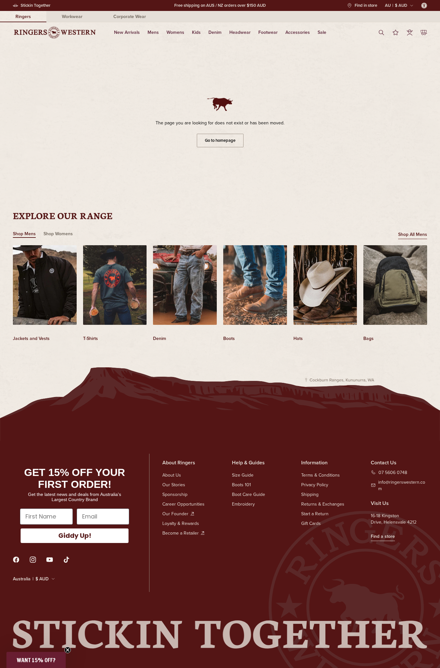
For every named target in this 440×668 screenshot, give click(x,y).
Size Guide (242, 475)
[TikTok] (66, 560)
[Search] (381, 32)
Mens (153, 32)
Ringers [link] (23, 16)
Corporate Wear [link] (129, 16)
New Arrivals (127, 32)
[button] (36, 660)
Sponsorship (174, 494)
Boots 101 (241, 484)
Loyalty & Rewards (180, 523)
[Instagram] (33, 560)
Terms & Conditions (320, 475)
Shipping (310, 494)
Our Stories (173, 484)
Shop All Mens (412, 234)
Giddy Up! (74, 535)
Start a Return (315, 513)
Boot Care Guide (248, 494)
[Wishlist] (395, 32)
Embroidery (243, 504)
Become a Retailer (180, 533)
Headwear (240, 32)
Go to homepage (220, 140)
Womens (175, 32)
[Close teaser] (67, 650)
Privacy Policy (314, 484)
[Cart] (424, 32)
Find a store (383, 536)
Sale (322, 32)
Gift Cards (311, 523)
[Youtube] (49, 560)
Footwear (268, 32)
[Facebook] (16, 560)
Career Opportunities (183, 504)
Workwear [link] (72, 16)
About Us (171, 475)
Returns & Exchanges (322, 504)
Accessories (297, 32)
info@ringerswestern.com (401, 485)
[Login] (410, 32)
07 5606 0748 (392, 472)
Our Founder (175, 513)
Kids (196, 32)
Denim (215, 32)
